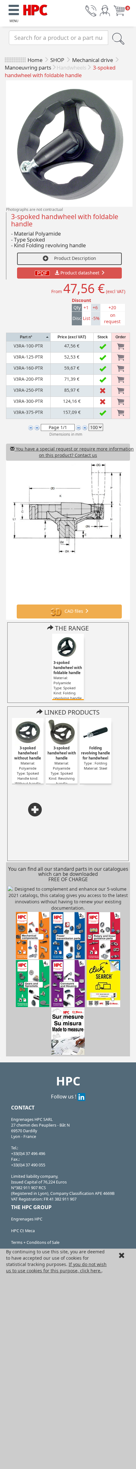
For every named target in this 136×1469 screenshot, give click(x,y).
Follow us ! (64, 1096)
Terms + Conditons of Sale (35, 1242)
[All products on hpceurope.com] (103, 983)
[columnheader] (28, 337)
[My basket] (119, 10)
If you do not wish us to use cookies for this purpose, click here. (56, 1267)
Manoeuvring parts (28, 67)
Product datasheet (80, 273)
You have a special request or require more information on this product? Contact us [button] (72, 452)
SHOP (57, 60)
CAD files (73, 611)
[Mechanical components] (35, 9)
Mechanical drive (93, 60)
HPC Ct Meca (23, 1230)
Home (35, 60)
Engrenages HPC (26, 1219)
